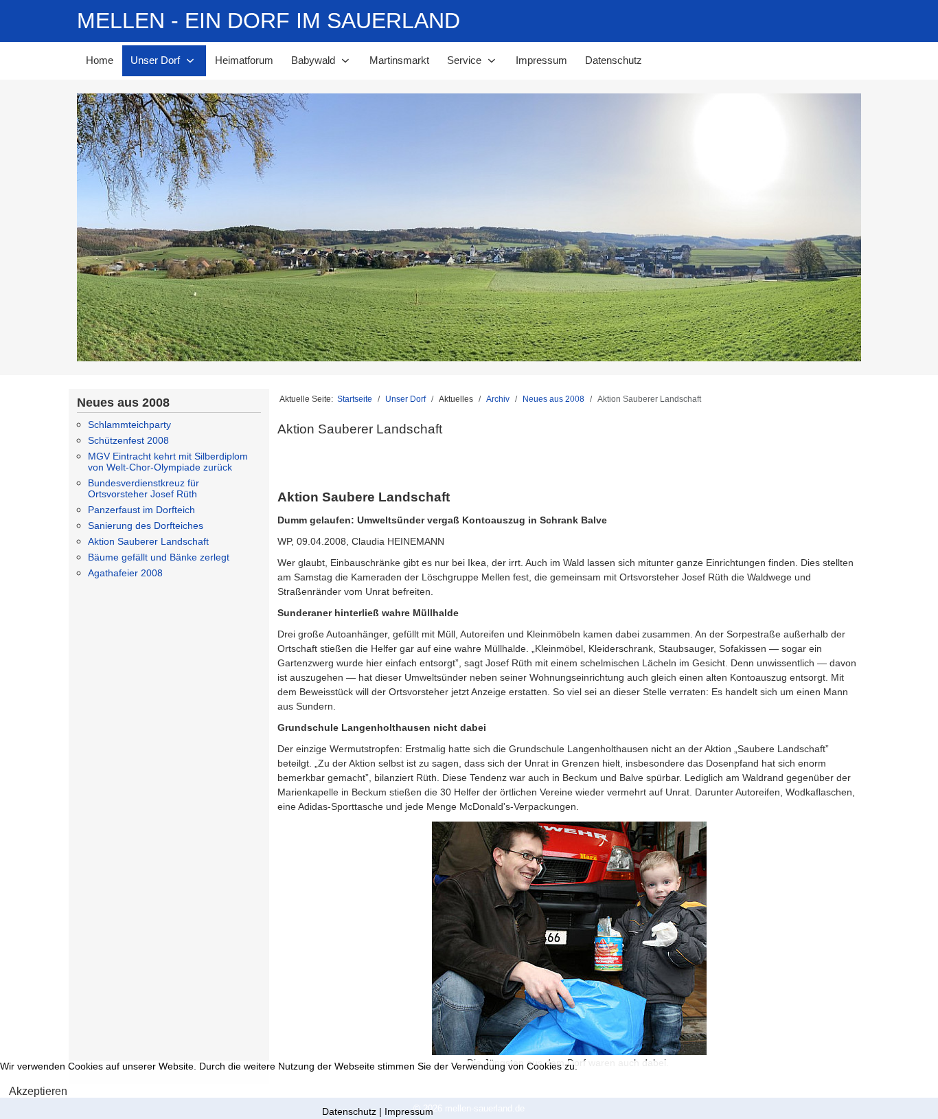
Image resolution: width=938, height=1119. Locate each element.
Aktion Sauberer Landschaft (148, 541)
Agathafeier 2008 (125, 572)
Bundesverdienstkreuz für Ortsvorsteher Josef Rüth (143, 488)
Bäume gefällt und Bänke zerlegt (158, 557)
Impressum (409, 1111)
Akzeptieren (38, 1091)
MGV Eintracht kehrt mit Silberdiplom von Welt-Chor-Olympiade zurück (168, 462)
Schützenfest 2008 (128, 440)
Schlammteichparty (129, 424)
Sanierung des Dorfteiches (145, 525)
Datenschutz (349, 1111)
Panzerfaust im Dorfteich (141, 509)
